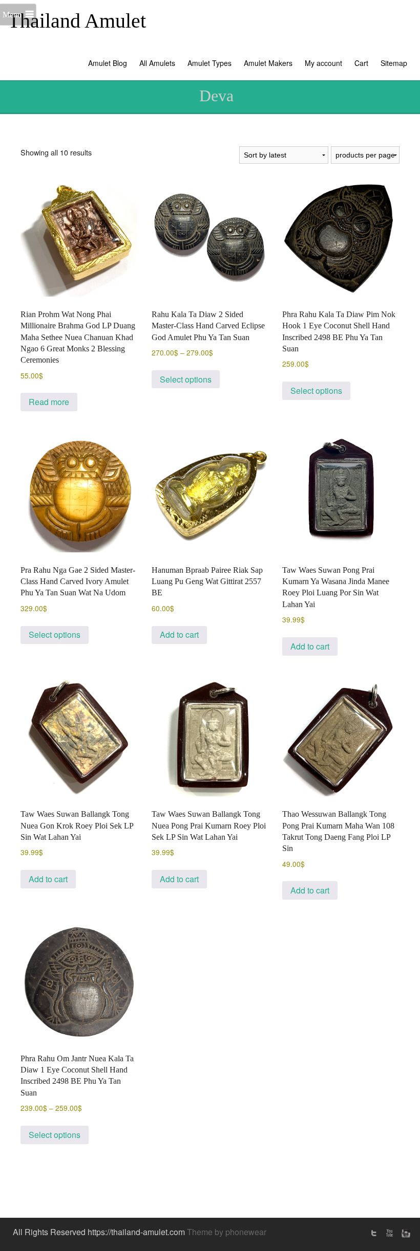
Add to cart (179, 634)
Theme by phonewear (226, 1232)
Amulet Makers (268, 63)
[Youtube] (389, 1233)
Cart (361, 63)
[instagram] (404, 1233)
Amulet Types (209, 63)
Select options (186, 379)
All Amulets (157, 63)
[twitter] (374, 1233)
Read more (49, 402)
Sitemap (394, 63)
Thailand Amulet (77, 20)
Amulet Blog (107, 63)
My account (323, 63)
